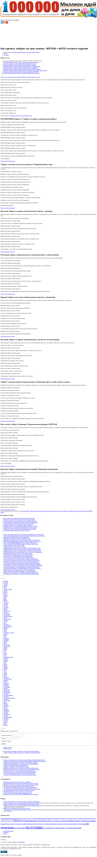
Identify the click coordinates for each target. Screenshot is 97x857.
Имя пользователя (6, 735)
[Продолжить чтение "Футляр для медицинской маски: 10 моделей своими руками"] (20, 775)
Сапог (5, 672)
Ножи (5, 676)
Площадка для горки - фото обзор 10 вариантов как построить (20, 529)
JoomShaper (22, 842)
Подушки (6, 694)
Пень (5, 650)
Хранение (6, 677)
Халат (84, 824)
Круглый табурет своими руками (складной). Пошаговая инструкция (21, 73)
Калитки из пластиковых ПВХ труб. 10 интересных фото (18, 786)
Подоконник (7, 714)
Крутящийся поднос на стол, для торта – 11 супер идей (18, 791)
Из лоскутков (7, 692)
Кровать (6, 668)
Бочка (5, 598)
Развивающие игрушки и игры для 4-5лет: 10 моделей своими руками (22, 548)
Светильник (7, 646)
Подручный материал (9, 698)
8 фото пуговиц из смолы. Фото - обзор (14, 545)
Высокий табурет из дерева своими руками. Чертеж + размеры (20, 65)
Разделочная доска (40, 824)
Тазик (5, 654)
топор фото (77, 828)
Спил (5, 655)
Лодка (5, 669)
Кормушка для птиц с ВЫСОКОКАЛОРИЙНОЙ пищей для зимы (21, 794)
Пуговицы (6, 683)
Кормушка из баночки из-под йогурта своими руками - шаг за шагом (21, 540)
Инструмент (7, 645)
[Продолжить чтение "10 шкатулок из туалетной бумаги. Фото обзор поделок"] (18, 557)
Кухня (5, 631)
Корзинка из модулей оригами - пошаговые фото (16, 537)
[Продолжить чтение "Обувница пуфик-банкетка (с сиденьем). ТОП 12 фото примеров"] (21, 764)
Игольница (6, 691)
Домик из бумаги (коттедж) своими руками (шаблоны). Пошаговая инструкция (24, 760)
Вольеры (6, 680)
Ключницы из (55, 818)
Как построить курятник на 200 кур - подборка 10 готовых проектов (21, 751)
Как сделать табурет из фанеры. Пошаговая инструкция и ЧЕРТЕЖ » (75, 511)
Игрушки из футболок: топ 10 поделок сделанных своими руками (21, 768)
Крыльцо (6, 719)
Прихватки (31, 824)
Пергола (6, 660)
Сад (5, 651)
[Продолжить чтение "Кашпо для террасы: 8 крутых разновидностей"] (16, 766)
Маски (5, 675)
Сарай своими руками (74, 824)
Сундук (6, 721)
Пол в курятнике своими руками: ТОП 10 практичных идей (19, 518)
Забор (5, 597)
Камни (5, 653)
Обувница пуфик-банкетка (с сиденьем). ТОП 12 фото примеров (20, 762)
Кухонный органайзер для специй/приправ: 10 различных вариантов (21, 567)
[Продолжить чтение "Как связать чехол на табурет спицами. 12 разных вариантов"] (20, 571)
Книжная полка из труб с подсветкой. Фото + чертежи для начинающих (22, 550)
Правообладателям (8, 831)
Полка (5, 643)
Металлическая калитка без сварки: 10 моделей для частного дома (21, 783)
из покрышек (20, 828)
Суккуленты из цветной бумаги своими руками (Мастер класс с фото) (22, 789)
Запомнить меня (6, 741)
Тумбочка (6, 699)
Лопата (5, 722)
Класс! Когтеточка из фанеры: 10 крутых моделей (16, 530)
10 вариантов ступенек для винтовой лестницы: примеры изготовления (22, 564)
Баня (5, 662)
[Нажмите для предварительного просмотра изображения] (20, 77)
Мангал (6, 628)
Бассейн (6, 713)
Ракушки (6, 684)
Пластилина (7, 687)
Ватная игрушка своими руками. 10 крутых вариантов (18, 553)
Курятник (6, 624)
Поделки (6, 620)
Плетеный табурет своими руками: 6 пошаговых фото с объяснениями (22, 66)
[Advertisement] (48, 35)
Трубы (5, 590)
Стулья (5, 634)
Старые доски (7, 619)
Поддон (6, 605)
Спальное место (8, 679)
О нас (5, 833)
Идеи (5, 588)
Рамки (5, 681)
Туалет (5, 621)
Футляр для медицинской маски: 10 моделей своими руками (19, 773)
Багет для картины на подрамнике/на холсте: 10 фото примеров (20, 521)
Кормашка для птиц (9, 632)
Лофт (5, 642)
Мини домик (7, 700)
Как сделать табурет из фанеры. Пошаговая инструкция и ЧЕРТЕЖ (21, 72)
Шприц (6, 703)
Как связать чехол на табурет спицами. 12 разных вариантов (19, 569)
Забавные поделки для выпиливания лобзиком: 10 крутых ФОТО (21, 526)
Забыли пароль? (8, 747)
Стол (5, 670)
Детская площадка (8, 695)
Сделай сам (7, 613)
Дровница (6, 639)
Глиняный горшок (8, 657)
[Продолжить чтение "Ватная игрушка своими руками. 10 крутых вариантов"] (18, 554)
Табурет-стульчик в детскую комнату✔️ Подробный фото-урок (20, 63)
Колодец (6, 592)
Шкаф (5, 665)
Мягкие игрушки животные (25, 821)
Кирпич (6, 594)
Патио (5, 630)
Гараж (5, 707)
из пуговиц (35, 827)
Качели (5, 612)
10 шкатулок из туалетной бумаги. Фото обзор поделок (18, 556)
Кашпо (5, 617)
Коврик (6, 688)
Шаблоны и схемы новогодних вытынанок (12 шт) (17, 808)
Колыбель (6, 718)
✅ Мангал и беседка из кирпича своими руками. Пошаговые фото (21, 784)
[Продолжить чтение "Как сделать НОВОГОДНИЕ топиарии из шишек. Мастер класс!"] (21, 544)
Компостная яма (8, 626)
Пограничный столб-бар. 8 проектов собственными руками (19, 523)
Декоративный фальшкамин (10, 818)
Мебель (6, 600)
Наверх (2, 512)
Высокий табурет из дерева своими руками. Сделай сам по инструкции (22, 69)
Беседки (6, 582)
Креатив (6, 708)
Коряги (5, 647)
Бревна (5, 649)
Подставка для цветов (21, 824)
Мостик (6, 725)
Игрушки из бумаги (44, 818)
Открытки (6, 685)
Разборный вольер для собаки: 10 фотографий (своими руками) (20, 527)
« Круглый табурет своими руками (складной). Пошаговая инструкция (38, 511)
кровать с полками (66, 828)
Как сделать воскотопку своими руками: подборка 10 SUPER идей (21, 559)
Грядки (5, 586)
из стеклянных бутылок (52, 828)
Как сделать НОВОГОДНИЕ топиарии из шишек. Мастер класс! (20, 542)
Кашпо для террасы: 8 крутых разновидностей (16, 765)
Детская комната (8, 717)
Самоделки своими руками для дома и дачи (20, 115)
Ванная (5, 666)
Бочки (5, 635)
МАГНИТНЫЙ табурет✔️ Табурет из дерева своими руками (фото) (21, 62)
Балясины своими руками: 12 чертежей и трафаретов (17, 782)
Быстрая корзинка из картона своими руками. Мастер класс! (19, 790)
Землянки (6, 641)
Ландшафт (6, 710)
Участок (6, 604)
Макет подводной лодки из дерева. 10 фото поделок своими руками (21, 804)
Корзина (6, 658)
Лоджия (6, 715)
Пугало (5, 596)
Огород (6, 608)
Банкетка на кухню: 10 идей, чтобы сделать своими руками (19, 519)
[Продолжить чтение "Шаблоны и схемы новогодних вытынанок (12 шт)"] (18, 809)
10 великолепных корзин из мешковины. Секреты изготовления (20, 787)
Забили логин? (7, 748)
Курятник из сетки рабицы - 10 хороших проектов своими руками (21, 572)
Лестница (6, 711)
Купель (5, 664)
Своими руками (8, 589)
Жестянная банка (8, 616)
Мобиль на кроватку (7, 821)
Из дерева (6, 706)
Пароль (4, 738)
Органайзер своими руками (76, 821)
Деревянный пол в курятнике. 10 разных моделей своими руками (21, 522)
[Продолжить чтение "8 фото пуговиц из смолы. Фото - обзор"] (14, 546)
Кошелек (93, 818)
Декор (5, 601)
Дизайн (6, 661)
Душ (5, 623)
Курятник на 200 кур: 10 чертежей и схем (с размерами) (18, 525)
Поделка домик (9, 824)
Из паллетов (7, 615)
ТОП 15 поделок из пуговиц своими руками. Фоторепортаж (19, 770)
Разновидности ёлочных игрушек (56, 824)
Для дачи (6, 583)
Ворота (5, 609)
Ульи (5, 593)
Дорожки (6, 607)
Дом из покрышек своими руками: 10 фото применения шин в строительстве (24, 534)
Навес (5, 723)
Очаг (5, 636)
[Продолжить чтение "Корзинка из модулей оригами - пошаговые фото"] (17, 538)
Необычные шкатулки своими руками (52, 821)
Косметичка (86, 818)
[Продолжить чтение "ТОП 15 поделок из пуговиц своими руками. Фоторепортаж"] (20, 772)
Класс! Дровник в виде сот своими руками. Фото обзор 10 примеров (21, 801)
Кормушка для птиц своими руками (71, 818)
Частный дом (7, 611)
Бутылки (6, 581)
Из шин (6, 585)
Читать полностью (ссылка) (8, 161)
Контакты (6, 832)
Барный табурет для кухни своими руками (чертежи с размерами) (21, 67)
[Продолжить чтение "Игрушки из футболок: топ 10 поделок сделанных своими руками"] (21, 769)
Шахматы (6, 696)
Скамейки (6, 602)
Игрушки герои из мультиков (29, 818)
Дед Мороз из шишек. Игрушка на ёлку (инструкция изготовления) (21, 561)
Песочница (6, 627)
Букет (5, 702)
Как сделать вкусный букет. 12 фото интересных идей (18, 793)
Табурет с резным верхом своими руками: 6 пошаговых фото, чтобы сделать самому (25, 70)
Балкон (5, 673)
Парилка (6, 704)
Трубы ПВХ (7, 689)
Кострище (6, 638)
